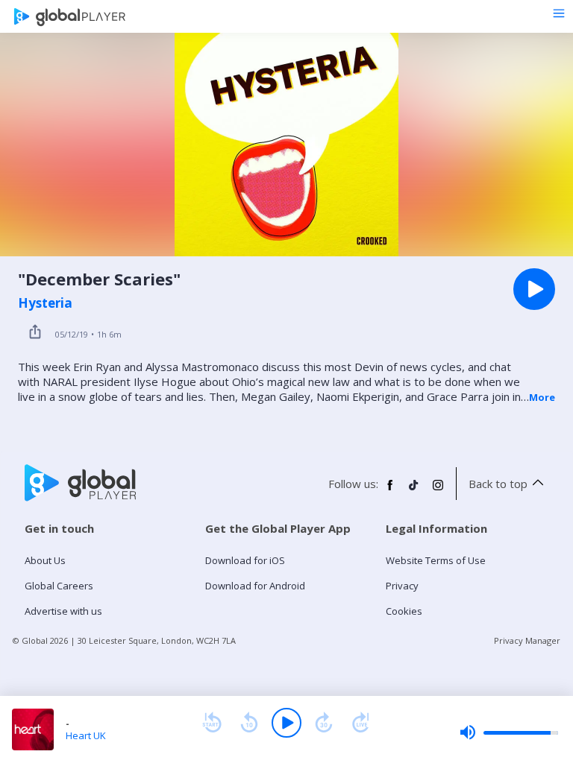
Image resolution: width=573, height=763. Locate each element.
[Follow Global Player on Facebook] (390, 491)
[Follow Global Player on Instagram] (438, 491)
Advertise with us (63, 611)
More (542, 397)
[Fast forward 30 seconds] (324, 723)
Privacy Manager (527, 640)
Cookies (404, 611)
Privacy (402, 585)
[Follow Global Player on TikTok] (414, 491)
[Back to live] (361, 723)
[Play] (286, 723)
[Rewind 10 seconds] (249, 723)
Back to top (498, 483)
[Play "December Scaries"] (534, 289)
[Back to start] (212, 723)
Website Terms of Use (436, 560)
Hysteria (45, 303)
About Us (45, 560)
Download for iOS (245, 560)
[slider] (509, 732)
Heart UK (86, 735)
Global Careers (59, 585)
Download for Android (255, 585)
